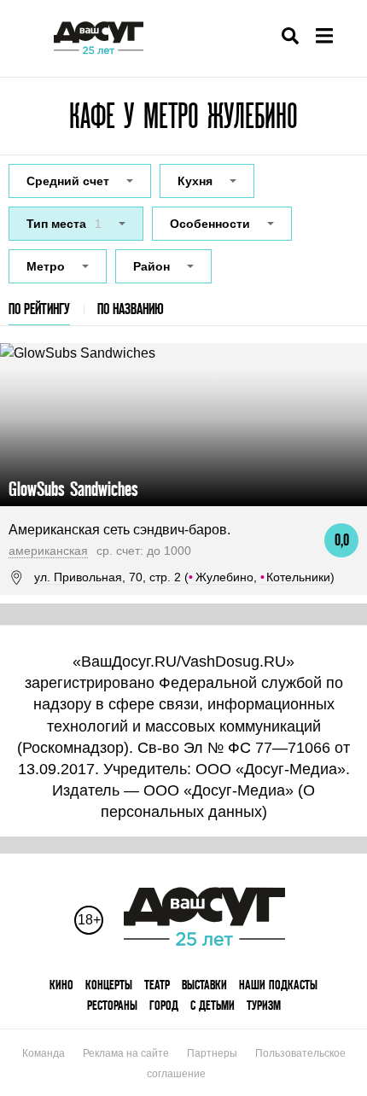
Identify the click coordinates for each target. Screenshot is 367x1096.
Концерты (108, 984)
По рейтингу (39, 308)
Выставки (204, 984)
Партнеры (212, 1053)
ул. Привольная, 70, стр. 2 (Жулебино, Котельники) (184, 577)
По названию (130, 308)
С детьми (212, 1005)
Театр (157, 984)
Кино (61, 984)
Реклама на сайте (126, 1053)
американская (48, 550)
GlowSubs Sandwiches (73, 488)
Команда (43, 1053)
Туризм (264, 1005)
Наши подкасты (278, 984)
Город (163, 1005)
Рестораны (112, 1005)
